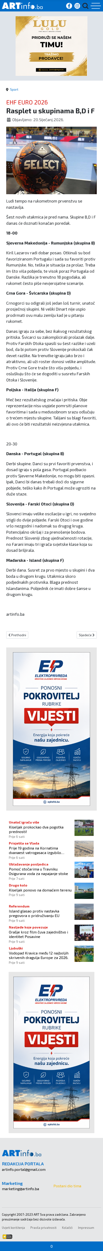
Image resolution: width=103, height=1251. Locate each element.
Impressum (86, 1228)
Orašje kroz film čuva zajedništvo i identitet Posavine (38, 934)
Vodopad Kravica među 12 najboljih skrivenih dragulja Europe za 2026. (39, 955)
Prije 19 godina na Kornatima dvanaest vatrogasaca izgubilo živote (35, 850)
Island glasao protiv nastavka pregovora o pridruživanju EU (34, 913)
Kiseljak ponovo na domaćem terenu (40, 890)
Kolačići (67, 1228)
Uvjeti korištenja (13, 1228)
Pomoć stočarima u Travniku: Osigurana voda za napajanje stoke (38, 871)
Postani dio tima (67, 1185)
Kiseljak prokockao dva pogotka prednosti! (36, 829)
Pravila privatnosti (43, 1228)
